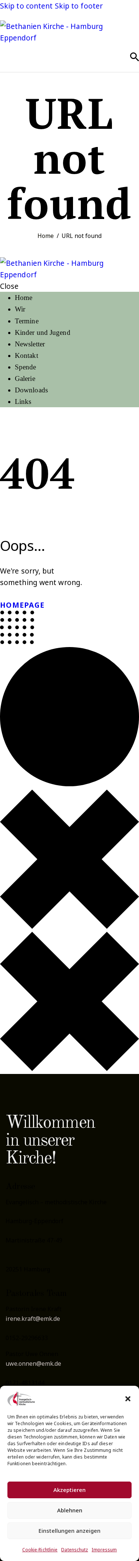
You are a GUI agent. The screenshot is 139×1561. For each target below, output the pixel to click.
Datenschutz (74, 1550)
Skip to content (26, 6)
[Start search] (134, 57)
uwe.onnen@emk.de (33, 1363)
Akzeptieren (69, 1489)
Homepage (22, 605)
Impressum (104, 1550)
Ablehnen (69, 1510)
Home (45, 235)
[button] (128, 1398)
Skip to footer (79, 6)
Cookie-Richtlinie (40, 1550)
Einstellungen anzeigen (69, 1530)
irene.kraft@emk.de (33, 1319)
